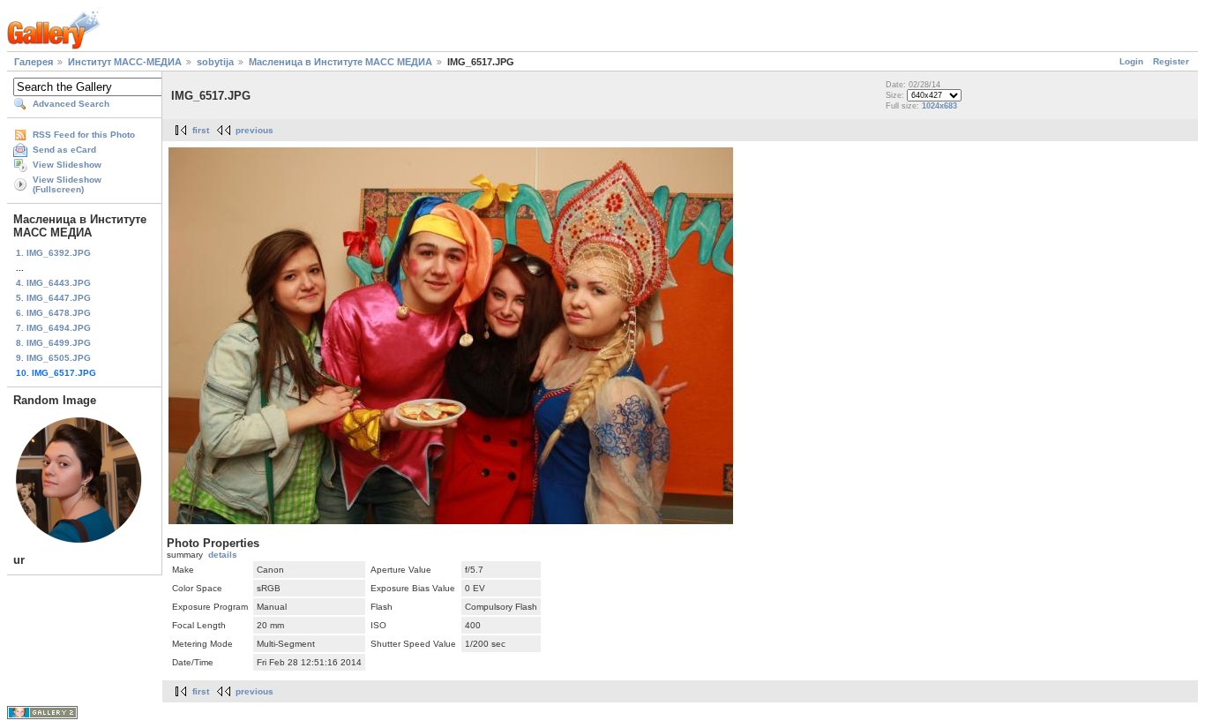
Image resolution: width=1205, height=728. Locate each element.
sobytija (215, 61)
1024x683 (939, 105)
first (200, 130)
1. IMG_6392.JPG (53, 253)
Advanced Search (71, 104)
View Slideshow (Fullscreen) (67, 184)
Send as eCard (64, 149)
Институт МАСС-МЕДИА (125, 61)
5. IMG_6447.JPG (53, 298)
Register (1171, 61)
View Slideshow (67, 164)
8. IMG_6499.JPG (53, 343)
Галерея (33, 61)
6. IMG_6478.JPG (53, 313)
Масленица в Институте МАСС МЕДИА (340, 61)
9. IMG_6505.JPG (53, 358)
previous (254, 130)
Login (1131, 61)
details (222, 554)
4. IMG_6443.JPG (53, 283)
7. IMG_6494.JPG (53, 328)
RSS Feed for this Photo (84, 134)
